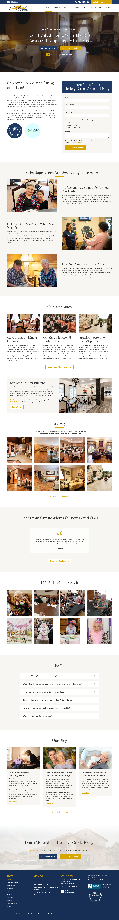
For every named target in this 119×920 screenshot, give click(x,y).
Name (67, 97)
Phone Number (70, 112)
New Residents (96, 8)
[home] (18, 8)
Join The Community (101, 2)
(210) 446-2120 (83, 2)
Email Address (70, 105)
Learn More (16, 407)
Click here (13, 400)
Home (48, 8)
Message (67, 132)
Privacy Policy (42, 914)
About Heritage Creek (14, 882)
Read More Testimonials (59, 561)
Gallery (85, 8)
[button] (57, 8)
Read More (13, 801)
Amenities (66, 8)
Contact (107, 8)
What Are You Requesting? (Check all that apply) (80, 120)
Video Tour (10, 888)
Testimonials (11, 885)
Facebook (51, 914)
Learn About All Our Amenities (59, 367)
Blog (8, 891)
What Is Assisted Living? (41, 884)
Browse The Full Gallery (59, 496)
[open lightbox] (19, 450)
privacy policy (79, 142)
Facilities (76, 8)
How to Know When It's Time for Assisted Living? (44, 880)
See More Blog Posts (60, 812)
